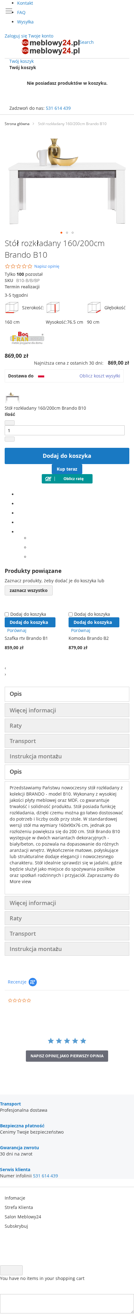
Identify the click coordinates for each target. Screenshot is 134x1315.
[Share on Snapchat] (31, 547)
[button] (61, 232)
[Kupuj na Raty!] (67, 482)
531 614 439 (58, 108)
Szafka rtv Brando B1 (26, 638)
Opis (16, 693)
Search (86, 42)
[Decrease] (10, 422)
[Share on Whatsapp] (31, 538)
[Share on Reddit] (31, 557)
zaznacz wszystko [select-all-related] (29, 590)
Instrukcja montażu (36, 756)
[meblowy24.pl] (50, 47)
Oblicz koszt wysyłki (99, 376)
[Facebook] (19, 494)
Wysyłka (25, 22)
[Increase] (10, 439)
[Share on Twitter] (19, 504)
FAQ (21, 12)
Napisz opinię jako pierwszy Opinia (67, 1056)
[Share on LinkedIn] (19, 513)
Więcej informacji (33, 710)
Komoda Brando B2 (89, 638)
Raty (16, 725)
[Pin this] (19, 522)
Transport (23, 741)
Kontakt (25, 3)
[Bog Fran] (28, 347)
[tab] (67, 694)
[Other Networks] (19, 532)
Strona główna (17, 123)
